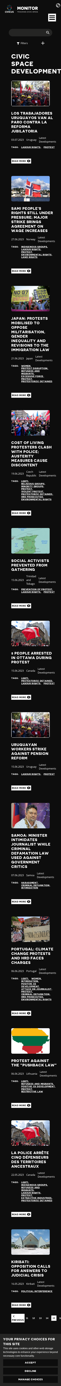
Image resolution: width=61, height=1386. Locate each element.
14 (47, 1318)
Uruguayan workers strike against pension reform (29, 751)
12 (33, 1318)
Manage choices (30, 1379)
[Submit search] (46, 32)
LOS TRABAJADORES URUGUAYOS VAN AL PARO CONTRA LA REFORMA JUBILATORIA (32, 122)
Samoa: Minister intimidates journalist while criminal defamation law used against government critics (31, 851)
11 (27, 1318)
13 (40, 1318)
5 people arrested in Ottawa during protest (31, 657)
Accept (30, 1362)
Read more (19, 161)
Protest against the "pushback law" (34, 1063)
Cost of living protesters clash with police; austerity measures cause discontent (31, 454)
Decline (30, 1371)
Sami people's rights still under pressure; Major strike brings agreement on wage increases (32, 220)
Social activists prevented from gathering (30, 565)
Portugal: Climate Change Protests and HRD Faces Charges (32, 955)
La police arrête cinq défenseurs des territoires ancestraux (30, 1159)
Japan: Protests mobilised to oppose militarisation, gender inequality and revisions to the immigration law (30, 334)
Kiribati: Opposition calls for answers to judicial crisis (30, 1268)
